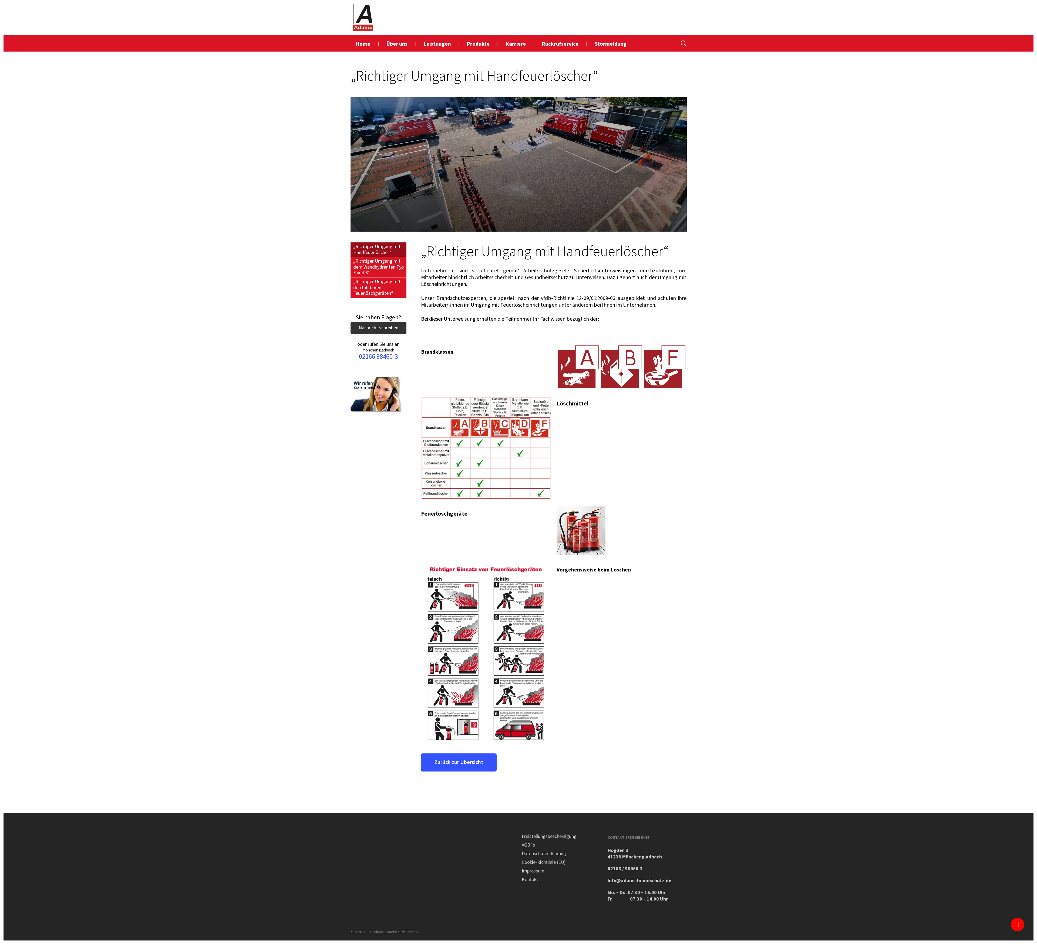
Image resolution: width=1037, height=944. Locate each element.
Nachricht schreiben (378, 327)
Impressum (533, 871)
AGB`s (528, 845)
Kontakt (530, 879)
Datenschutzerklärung (544, 853)
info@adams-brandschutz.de (639, 880)
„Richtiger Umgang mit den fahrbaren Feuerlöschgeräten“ (376, 287)
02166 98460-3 (378, 356)
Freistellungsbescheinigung (549, 836)
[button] (459, 762)
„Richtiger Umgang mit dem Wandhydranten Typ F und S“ (378, 267)
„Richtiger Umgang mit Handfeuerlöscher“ (376, 249)
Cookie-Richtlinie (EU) (544, 862)
